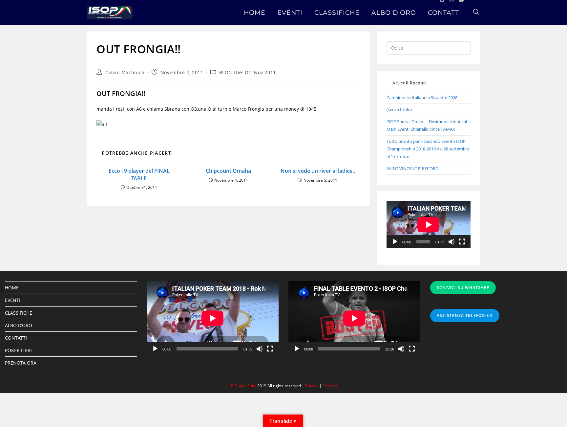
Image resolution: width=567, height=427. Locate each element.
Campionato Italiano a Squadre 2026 (422, 98)
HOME (12, 287)
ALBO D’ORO (18, 325)
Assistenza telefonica (465, 315)
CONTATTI (16, 338)
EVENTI (12, 300)
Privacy (311, 386)
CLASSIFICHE (18, 313)
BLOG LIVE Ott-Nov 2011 (247, 72)
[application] (429, 224)
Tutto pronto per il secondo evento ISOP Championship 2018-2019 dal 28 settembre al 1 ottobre (428, 149)
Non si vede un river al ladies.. (318, 170)
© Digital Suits (243, 386)
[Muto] (451, 241)
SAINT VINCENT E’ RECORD (412, 168)
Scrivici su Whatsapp (463, 287)
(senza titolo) (399, 109)
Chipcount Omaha (228, 170)
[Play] (395, 241)
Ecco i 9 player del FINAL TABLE (139, 174)
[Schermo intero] (462, 241)
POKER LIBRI (18, 350)
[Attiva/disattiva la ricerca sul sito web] (476, 12)
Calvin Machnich (125, 72)
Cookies (330, 386)
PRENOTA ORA (20, 363)
